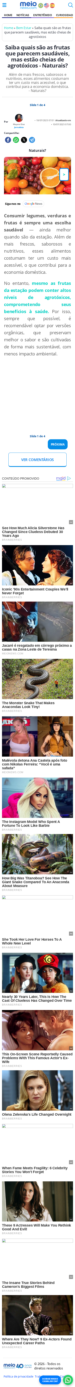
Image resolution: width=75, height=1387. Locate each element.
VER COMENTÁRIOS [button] (37, 459)
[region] (33, 391)
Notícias (22, 15)
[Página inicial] (28, 5)
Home (8, 15)
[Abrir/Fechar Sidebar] (4, 5)
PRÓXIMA (58, 444)
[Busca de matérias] (70, 6)
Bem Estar (23, 28)
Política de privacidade (18, 1376)
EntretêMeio (42, 15)
